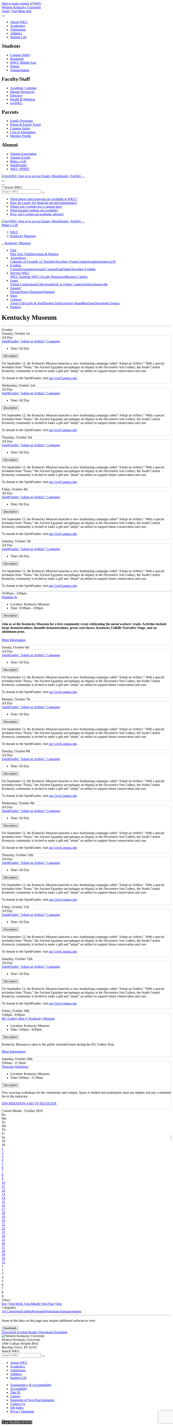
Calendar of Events (23, 261)
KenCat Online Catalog (67, 284)
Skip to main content (15, 3)
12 (3, 1190)
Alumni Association (23, 154)
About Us (16, 303)
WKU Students (20, 277)
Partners (15, 307)
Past (59, 269)
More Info (24, 11)
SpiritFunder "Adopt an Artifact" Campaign (31, 341)
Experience (18, 258)
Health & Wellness (22, 99)
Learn (14, 280)
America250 (107, 261)
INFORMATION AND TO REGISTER (29, 1103)
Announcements (70, 1311)
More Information (14, 640)
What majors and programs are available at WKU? (43, 199)
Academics (17, 26)
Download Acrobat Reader (20, 1332)
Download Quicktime (52, 1332)
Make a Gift (18, 161)
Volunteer (48, 292)
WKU (14, 232)
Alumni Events (20, 157)
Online (66, 269)
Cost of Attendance (23, 132)
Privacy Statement (22, 1411)
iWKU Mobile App (23, 62)
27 (3, 1247)
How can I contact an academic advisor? (37, 214)
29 (3, 1254)
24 (3, 1235)
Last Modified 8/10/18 (17, 1422)
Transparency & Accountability (31, 1385)
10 (3, 1182)
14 (3, 1198)
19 (3, 1217)
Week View (23, 1304)
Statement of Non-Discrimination (32, 1400)
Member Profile (20, 136)
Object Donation (31, 292)
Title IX (15, 1392)
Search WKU (12, 187)
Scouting (93, 261)
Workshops (52, 1311)
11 (3, 1186)
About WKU (19, 22)
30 (3, 1258)
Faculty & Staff (33, 303)
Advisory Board (71, 303)
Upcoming (27, 269)
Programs (38, 1311)
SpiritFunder (18, 165)
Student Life (18, 37)
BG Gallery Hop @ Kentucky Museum (28, 1018)
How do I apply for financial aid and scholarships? (43, 203)
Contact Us (17, 1404)
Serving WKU (20, 273)
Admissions (18, 29)
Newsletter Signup (107, 303)
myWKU (16, 103)
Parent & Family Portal (25, 124)
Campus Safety (20, 55)
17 (3, 1209)
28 (3, 1251)
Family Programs (21, 121)
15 (3, 1201)
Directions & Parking (44, 254)
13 (3, 1194)
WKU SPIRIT (20, 169)
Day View (8, 1304)
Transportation (19, 70)
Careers (15, 1396)
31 (3, 1262)
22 (3, 1228)
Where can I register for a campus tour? (36, 206)
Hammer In (9, 597)
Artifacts (89, 284)
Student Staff (52, 303)
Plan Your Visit (20, 254)
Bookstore (17, 59)
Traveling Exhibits (83, 269)
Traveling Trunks (66, 261)
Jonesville (101, 284)
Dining (14, 66)
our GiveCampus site (63, 378)
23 (3, 1232)
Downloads (10, 1328)
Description (10, 356)
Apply (6, 11)
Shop (13, 295)
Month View (39, 1304)
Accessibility (18, 1388)
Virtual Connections (23, 284)
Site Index (17, 1407)
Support (15, 288)
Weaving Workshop (15, 1066)
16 (3, 1205)
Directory (16, 95)
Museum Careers (76, 277)
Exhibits (15, 265)
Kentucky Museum (23, 236)
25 (3, 1239)
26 (3, 1243)
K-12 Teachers (45, 261)
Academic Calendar (23, 88)
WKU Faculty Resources (48, 277)
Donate (15, 292)
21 (3, 1224)
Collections (44, 284)
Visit (14, 11)
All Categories (11, 1311)
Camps (82, 261)
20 (3, 1220)
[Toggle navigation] (3, 244)
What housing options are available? (34, 210)
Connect (15, 299)
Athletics (16, 33)
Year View (55, 1304)
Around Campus (45, 269)
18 (3, 1213)
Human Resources (22, 92)
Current (15, 269)
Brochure (88, 303)
